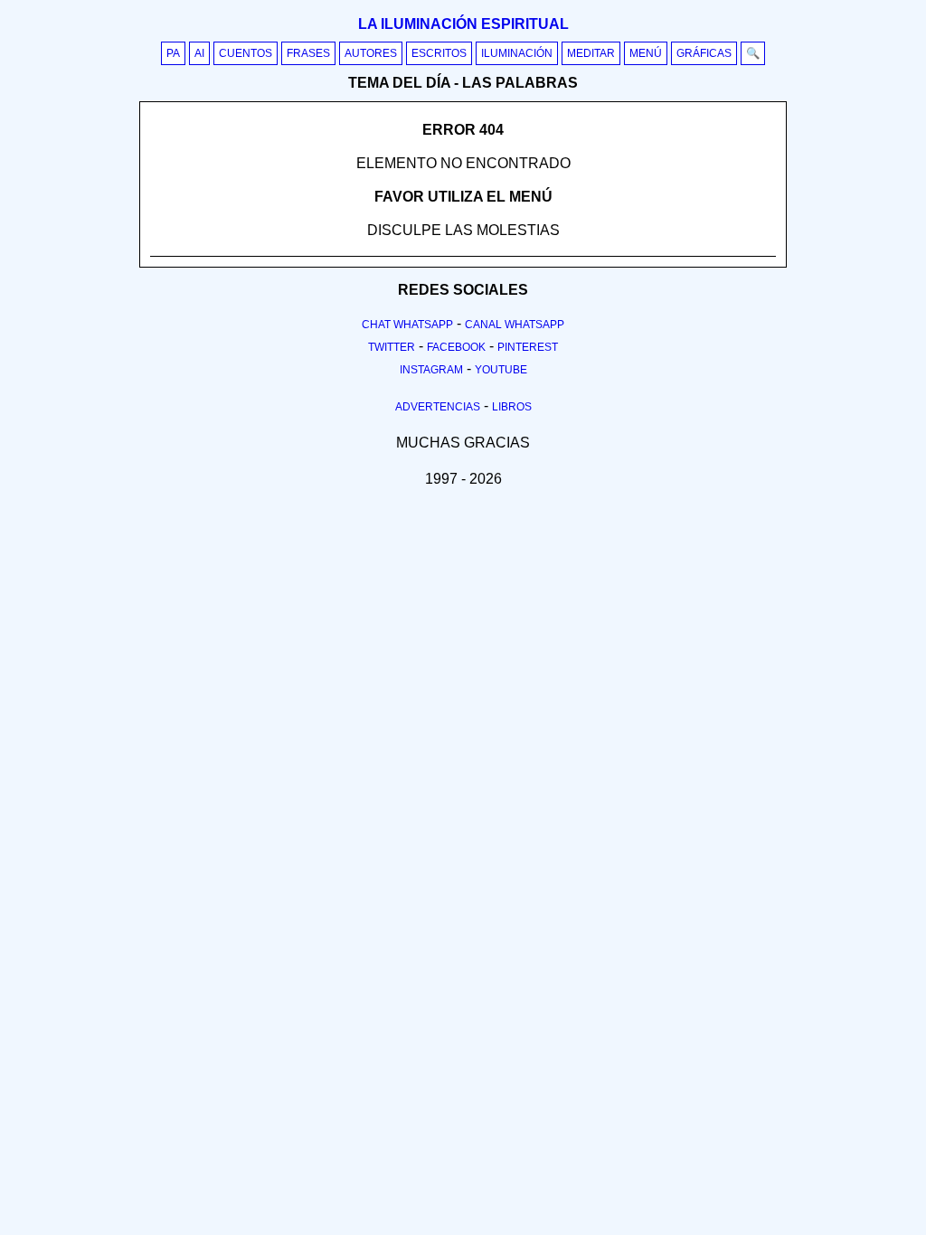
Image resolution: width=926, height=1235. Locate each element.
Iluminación (517, 53)
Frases (308, 53)
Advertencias (437, 407)
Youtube (501, 369)
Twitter (391, 347)
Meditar (591, 53)
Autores (371, 53)
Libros (512, 407)
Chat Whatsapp (407, 324)
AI (199, 53)
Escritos (439, 53)
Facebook (456, 347)
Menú (645, 53)
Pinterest (527, 347)
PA (173, 53)
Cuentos (245, 53)
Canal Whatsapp (514, 324)
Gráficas (704, 53)
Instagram (431, 369)
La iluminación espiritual (463, 24)
